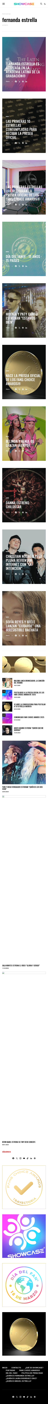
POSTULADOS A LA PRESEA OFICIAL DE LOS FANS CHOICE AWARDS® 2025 (29, 693)
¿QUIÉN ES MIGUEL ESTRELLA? (18, 1381)
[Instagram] (20, 1158)
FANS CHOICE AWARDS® (29, 1370)
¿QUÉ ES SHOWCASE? (34, 1368)
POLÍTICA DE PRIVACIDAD (32, 1373)
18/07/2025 (17, 685)
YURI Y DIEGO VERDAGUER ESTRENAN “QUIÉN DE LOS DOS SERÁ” (22, 788)
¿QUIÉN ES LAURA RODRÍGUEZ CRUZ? (21, 1378)
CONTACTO (16, 1368)
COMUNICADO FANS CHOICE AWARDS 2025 (29, 717)
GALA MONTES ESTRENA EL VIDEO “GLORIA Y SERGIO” (21, 965)
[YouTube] (24, 1158)
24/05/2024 (5, 791)
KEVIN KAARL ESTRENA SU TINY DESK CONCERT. (19, 1142)
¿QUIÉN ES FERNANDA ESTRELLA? (20, 1376)
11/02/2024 (5, 968)
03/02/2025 (17, 709)
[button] (45, 4)
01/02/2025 (17, 720)
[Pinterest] (34, 1158)
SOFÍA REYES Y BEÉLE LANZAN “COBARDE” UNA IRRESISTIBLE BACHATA (23, 625)
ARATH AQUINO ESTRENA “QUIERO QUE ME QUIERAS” (28, 729)
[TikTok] (27, 1158)
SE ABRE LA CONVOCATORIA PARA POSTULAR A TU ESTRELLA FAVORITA (30, 705)
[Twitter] (16, 1158)
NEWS (7, 59)
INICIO (4, 1368)
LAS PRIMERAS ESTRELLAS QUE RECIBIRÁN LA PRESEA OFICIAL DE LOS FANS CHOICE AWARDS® (24, 192)
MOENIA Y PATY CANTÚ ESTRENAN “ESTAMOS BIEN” (22, 318)
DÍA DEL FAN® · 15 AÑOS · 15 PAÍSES (24, 258)
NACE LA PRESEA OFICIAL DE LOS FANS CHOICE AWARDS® (23, 379)
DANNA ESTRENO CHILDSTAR (17, 504)
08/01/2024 (5, 1144)
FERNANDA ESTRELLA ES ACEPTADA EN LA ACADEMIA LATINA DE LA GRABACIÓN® (23, 69)
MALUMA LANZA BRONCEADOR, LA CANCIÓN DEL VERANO (29, 681)
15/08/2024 (17, 732)
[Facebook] (13, 1158)
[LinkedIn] (31, 1158)
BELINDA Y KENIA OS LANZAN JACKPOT (20, 443)
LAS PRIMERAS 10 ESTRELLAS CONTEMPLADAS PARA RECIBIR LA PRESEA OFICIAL (21, 129)
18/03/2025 (17, 697)
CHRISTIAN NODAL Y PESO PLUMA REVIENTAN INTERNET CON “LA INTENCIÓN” (24, 562)
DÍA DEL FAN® (12, 1373)
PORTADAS (10, 1370)
